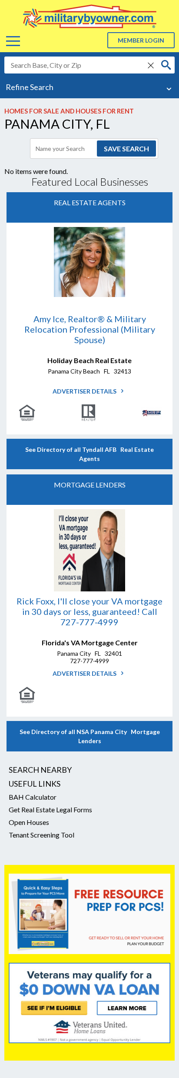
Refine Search (29, 87)
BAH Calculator (32, 797)
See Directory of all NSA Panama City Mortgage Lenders (90, 736)
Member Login (141, 40)
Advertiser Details (85, 391)
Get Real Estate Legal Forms (50, 809)
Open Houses (29, 822)
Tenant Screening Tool (41, 835)
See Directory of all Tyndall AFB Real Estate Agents (89, 454)
